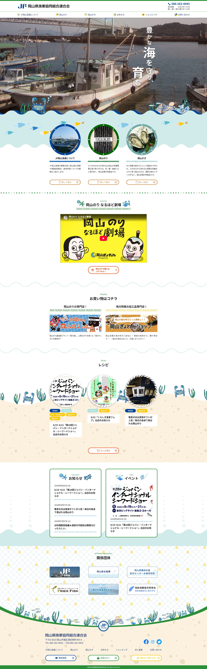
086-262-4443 (181, 4)
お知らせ (120, 15)
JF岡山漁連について (29, 15)
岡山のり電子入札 (148, 657)
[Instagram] (152, 641)
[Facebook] (146, 641)
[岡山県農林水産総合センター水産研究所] (142, 572)
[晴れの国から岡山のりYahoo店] (75, 323)
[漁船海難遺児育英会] (142, 589)
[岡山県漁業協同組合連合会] (43, 6)
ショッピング (151, 15)
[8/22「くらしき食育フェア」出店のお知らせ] (103, 398)
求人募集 (139, 650)
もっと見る (105, 450)
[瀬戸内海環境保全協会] (103, 589)
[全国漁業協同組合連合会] (65, 572)
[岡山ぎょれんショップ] (131, 323)
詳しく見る (66, 182)
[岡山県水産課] (103, 572)
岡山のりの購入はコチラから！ (103, 270)
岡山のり (63, 15)
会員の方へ (105, 657)
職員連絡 (62, 657)
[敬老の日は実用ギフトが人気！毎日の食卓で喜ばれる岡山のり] (141, 400)
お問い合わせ (184, 15)
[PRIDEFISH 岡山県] (65, 589)
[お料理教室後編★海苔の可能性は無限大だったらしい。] (75, 526)
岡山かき (92, 15)
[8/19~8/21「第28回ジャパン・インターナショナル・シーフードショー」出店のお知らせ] (66, 405)
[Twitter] (159, 641)
